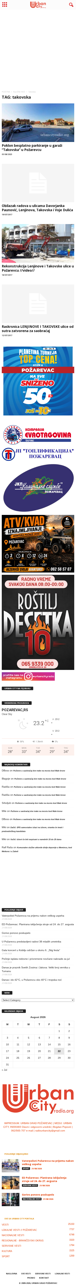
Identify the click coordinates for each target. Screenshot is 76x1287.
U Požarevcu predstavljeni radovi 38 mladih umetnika (31, 941)
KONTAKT (44, 1277)
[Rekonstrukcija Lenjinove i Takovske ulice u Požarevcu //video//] (38, 243)
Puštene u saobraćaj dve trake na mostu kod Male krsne (39, 771)
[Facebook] (27, 1137)
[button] (70, 5)
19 (28, 1051)
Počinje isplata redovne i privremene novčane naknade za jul (36, 958)
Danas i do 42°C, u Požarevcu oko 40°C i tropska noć (32, 979)
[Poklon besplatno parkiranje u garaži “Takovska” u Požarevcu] (38, 122)
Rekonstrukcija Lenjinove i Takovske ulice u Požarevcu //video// (38, 268)
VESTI (5, 1224)
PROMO (31, 1277)
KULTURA (7, 1251)
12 (28, 1044)
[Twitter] (42, 1137)
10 (7, 1044)
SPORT (26, 1168)
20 (39, 1051)
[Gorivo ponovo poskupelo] (10, 1199)
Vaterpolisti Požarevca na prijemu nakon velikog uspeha (33, 915)
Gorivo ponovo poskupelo (16, 933)
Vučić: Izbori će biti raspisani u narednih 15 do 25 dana (35, 839)
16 (69, 1044)
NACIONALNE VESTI (32, 1199)
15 (59, 1044)
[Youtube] (49, 1137)
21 (49, 1051)
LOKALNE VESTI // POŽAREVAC (19, 1230)
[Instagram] (34, 1137)
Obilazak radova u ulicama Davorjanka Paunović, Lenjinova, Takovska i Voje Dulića (37, 207)
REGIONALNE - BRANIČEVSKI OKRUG (23, 1240)
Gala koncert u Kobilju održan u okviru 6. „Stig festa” (31, 950)
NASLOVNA (11, 1273)
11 (18, 1044)
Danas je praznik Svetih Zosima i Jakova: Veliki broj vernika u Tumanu (36, 969)
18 (17, 1051)
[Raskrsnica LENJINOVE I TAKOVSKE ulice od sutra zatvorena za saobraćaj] (38, 303)
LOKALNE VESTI (62, 1273)
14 (49, 1044)
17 (7, 1051)
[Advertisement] (38, 48)
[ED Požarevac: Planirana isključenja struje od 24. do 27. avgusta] (10, 1182)
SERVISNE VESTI (30, 1185)
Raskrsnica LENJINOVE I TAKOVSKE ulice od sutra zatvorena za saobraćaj (38, 328)
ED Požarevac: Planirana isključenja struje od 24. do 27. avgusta (38, 924)
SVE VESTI (26, 1273)
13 (39, 1044)
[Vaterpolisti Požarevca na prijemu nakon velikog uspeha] (10, 1165)
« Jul (4, 1069)
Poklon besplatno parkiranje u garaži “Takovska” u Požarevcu (32, 147)
